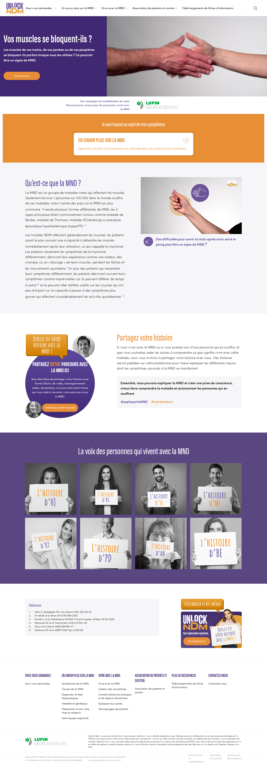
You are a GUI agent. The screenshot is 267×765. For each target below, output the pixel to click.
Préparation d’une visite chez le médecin (75, 710)
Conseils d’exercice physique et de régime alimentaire (114, 696)
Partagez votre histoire (60, 407)
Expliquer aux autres (110, 703)
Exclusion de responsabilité (234, 757)
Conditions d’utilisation (215, 757)
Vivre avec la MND (113, 8)
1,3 (123, 295)
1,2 (85, 225)
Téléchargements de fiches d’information (207, 8)
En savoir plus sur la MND (78, 8)
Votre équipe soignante (75, 718)
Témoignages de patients (113, 709)
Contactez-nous (217, 683)
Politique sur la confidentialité (196, 758)
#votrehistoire (162, 401)
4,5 (37, 284)
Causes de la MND (73, 689)
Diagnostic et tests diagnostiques (72, 696)
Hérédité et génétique (74, 703)
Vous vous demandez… (40, 8)
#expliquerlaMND (134, 401)
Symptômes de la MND (75, 683)
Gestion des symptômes (112, 689)
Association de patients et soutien (153, 8)
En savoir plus (22, 75)
